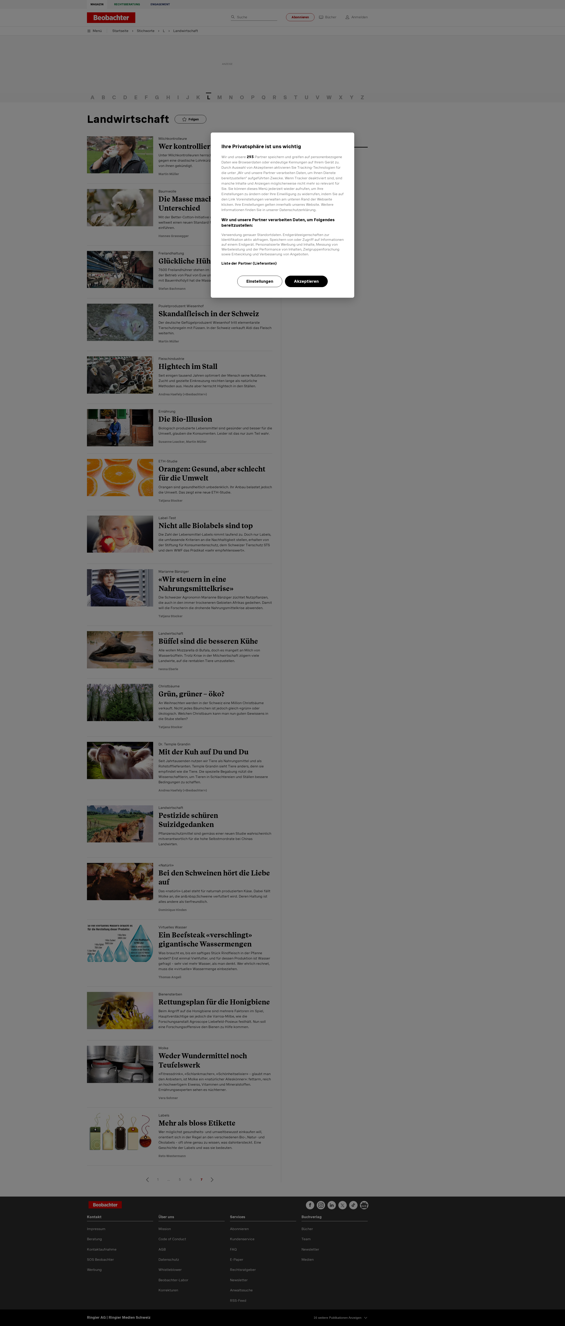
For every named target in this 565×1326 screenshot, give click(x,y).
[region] (282, 215)
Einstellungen (259, 281)
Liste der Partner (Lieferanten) (249, 263)
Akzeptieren (306, 281)
